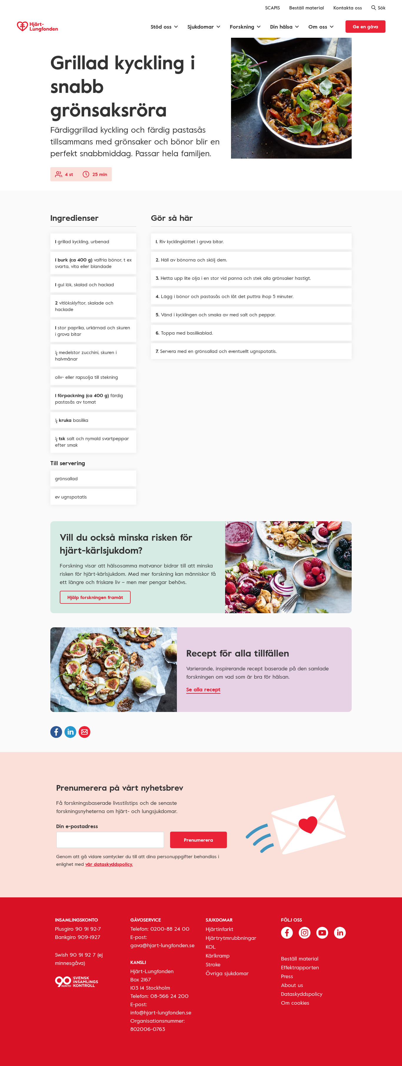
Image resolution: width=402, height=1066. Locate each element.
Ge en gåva (365, 26)
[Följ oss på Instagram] (304, 932)
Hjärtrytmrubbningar (231, 938)
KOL (211, 946)
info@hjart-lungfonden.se (160, 1012)
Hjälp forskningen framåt (95, 597)
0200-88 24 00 (170, 928)
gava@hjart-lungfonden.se (162, 945)
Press (287, 976)
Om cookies (295, 1002)
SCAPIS (272, 7)
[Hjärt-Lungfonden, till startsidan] (37, 27)
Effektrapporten (300, 967)
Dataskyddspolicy (302, 994)
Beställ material (306, 7)
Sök (382, 7)
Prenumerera (198, 839)
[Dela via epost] (84, 732)
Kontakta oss (347, 7)
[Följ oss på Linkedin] (340, 932)
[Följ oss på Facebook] (287, 932)
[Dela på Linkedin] (70, 732)
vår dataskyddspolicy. (109, 864)
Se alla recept (203, 689)
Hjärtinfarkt (219, 929)
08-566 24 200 (169, 996)
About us (292, 985)
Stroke (213, 964)
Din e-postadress (77, 826)
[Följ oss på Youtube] (322, 932)
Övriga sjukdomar (227, 973)
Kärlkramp (218, 955)
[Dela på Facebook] (56, 732)
